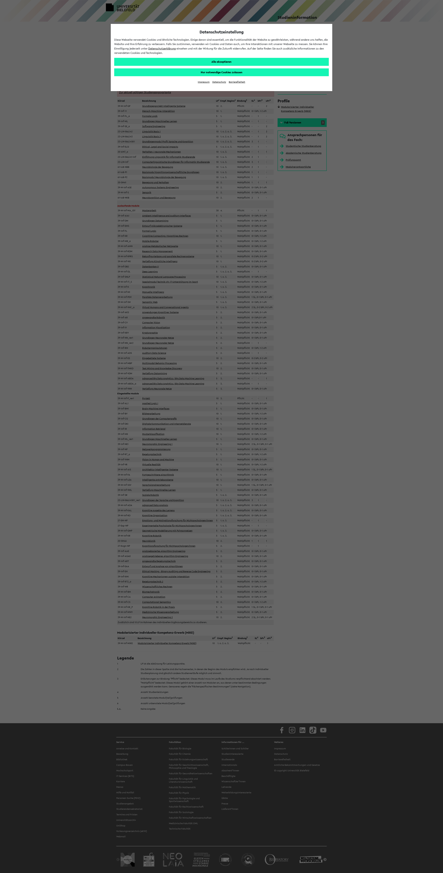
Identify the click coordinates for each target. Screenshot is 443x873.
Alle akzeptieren (221, 62)
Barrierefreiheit (237, 82)
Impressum (204, 82)
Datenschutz (219, 82)
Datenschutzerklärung (162, 48)
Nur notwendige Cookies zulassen (221, 72)
